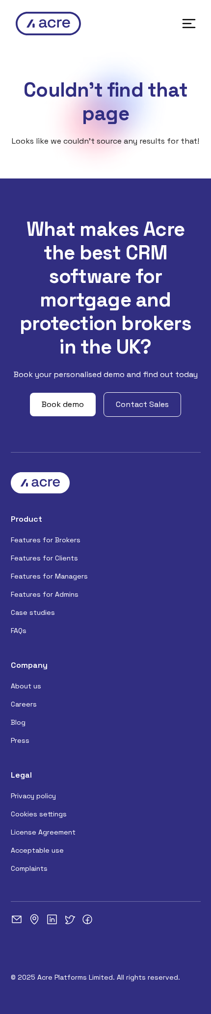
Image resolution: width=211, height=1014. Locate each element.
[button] (189, 23)
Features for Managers (49, 576)
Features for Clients (44, 558)
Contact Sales (142, 404)
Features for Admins (45, 594)
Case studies (33, 612)
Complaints (29, 868)
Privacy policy (33, 795)
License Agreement (43, 832)
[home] (46, 23)
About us (26, 686)
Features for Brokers (45, 539)
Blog (18, 722)
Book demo (63, 404)
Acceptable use (37, 850)
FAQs (18, 630)
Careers (24, 704)
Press (20, 740)
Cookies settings (39, 814)
